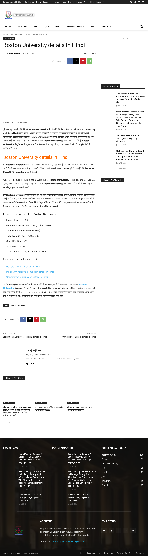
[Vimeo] (139, 2)
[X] (135, 2)
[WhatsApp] (89, 61)
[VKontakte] (133, 530)
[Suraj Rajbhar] (5, 53)
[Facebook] (127, 2)
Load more (122, 168)
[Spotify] (27, 363)
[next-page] (9, 422)
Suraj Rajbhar (14, 53)
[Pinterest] (83, 61)
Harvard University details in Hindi (23, 266)
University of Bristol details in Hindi (79, 337)
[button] (141, 26)
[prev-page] (5, 422)
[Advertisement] (71, 14)
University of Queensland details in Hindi (27, 277)
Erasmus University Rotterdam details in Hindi (25, 337)
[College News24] (20, 15)
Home (5, 34)
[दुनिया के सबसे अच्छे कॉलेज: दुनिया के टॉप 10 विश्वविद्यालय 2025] (49, 394)
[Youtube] (143, 2)
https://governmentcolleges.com (38, 354)
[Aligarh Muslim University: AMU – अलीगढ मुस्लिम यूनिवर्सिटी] (81, 394)
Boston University (18, 306)
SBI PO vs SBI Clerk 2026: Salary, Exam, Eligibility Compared (128, 138)
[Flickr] (118, 530)
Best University (16, 34)
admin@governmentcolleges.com (67, 541)
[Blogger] (104, 530)
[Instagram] (131, 2)
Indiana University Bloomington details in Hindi (30, 271)
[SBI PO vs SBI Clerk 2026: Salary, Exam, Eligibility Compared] (107, 138)
